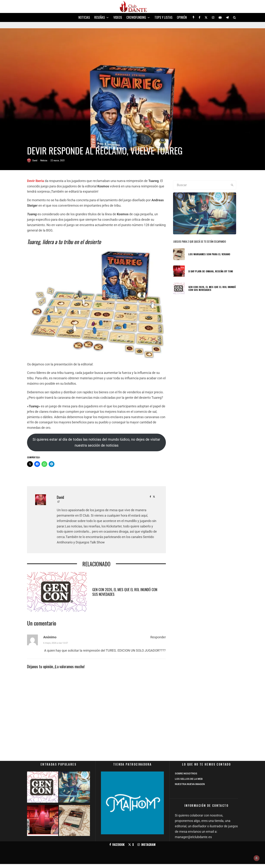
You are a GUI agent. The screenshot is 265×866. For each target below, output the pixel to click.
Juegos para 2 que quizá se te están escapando (199, 241)
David (34, 160)
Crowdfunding (136, 17)
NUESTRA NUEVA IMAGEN (190, 784)
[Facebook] (199, 17)
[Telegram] (227, 17)
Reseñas (99, 17)
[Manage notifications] (256, 858)
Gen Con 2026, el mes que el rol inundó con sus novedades (124, 592)
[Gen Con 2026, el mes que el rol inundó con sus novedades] (42, 787)
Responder (158, 637)
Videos (117, 17)
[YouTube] (220, 17)
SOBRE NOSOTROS (186, 773)
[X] (206, 17)
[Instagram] (213, 17)
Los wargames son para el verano (209, 254)
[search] (232, 185)
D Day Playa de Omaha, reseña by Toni (210, 271)
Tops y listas (163, 17)
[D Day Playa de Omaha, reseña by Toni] (42, 821)
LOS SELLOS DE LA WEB (189, 778)
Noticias (84, 17)
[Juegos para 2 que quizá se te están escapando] (74, 787)
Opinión (182, 17)
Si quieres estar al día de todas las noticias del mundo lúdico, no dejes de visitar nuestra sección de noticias (96, 442)
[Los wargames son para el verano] (74, 821)
